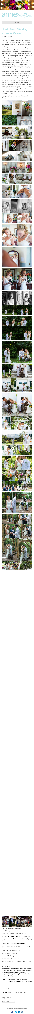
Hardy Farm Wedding (13, 968)
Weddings (10, 966)
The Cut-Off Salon (16, 946)
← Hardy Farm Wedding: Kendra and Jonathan (14, 979)
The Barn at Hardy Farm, (15, 936)
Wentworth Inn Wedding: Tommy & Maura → (20, 981)
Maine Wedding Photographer (15, 972)
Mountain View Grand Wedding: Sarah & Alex (14, 992)
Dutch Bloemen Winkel (12, 933)
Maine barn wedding (15, 970)
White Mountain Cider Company (16, 943)
